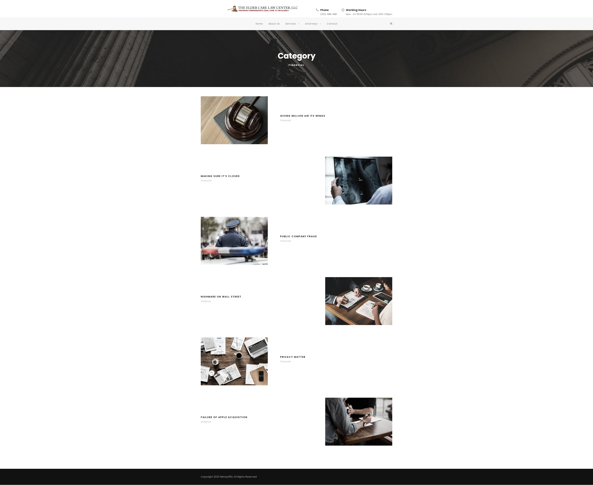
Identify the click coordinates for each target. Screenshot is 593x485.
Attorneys (311, 23)
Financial (285, 120)
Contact (332, 23)
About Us (274, 23)
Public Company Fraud (298, 236)
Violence (206, 301)
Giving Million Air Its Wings (302, 116)
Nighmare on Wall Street (221, 296)
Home (259, 23)
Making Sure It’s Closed (220, 176)
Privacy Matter (292, 357)
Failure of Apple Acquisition (224, 417)
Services (290, 23)
